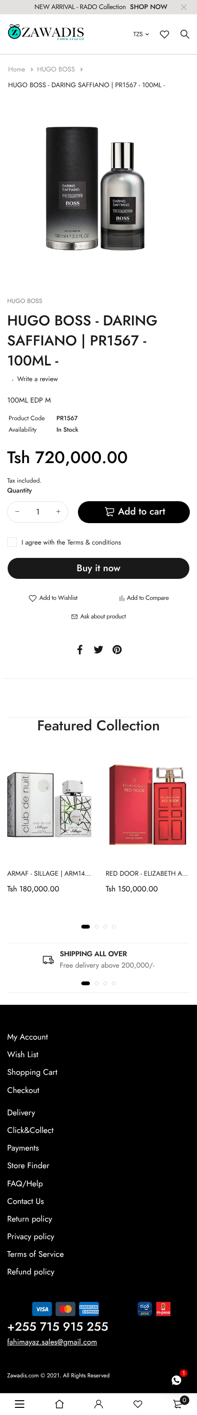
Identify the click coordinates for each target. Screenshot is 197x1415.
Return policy (29, 1218)
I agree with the (71, 542)
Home (17, 69)
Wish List (22, 1055)
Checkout (23, 1090)
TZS (138, 34)
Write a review (37, 379)
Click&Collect (30, 1130)
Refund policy (31, 1272)
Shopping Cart (32, 1072)
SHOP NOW (148, 7)
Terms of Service (35, 1254)
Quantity (19, 490)
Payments (23, 1148)
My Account (27, 1037)
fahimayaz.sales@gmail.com (52, 1341)
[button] (85, 926)
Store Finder (28, 1166)
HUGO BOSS (57, 69)
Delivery (21, 1112)
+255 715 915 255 (57, 1326)
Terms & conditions (94, 542)
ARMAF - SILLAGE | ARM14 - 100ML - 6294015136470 (85, 874)
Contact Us (25, 1201)
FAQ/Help (25, 1183)
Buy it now (98, 568)
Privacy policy (31, 1237)
